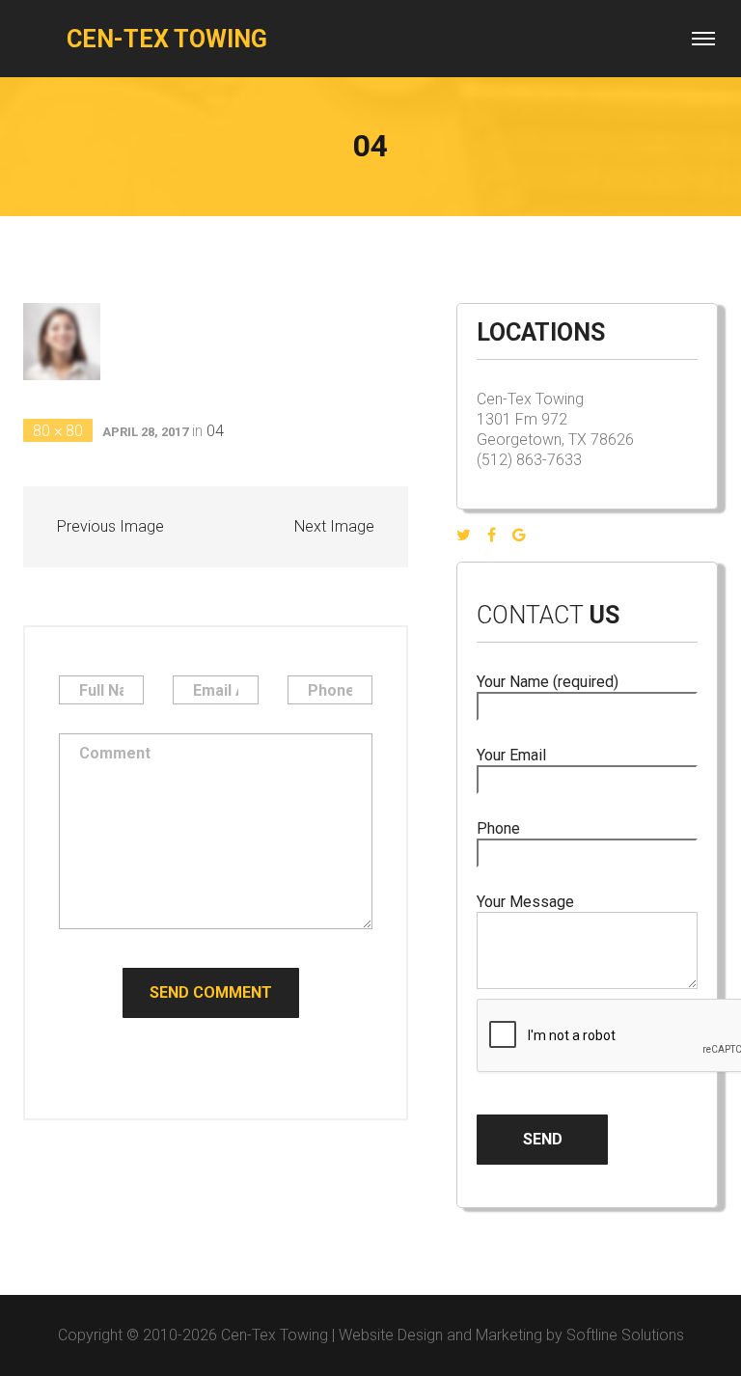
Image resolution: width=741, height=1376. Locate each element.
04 (215, 431)
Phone (498, 828)
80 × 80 (58, 431)
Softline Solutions (625, 1335)
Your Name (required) (547, 682)
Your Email (511, 755)
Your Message (525, 902)
